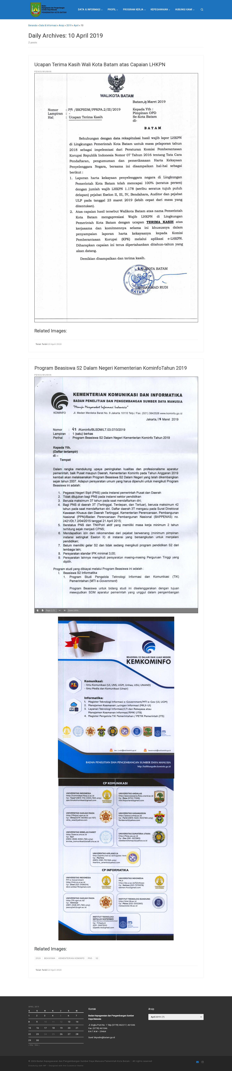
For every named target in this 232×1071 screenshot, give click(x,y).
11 (53, 1021)
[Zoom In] (64, 610)
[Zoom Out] (59, 610)
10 (45, 1021)
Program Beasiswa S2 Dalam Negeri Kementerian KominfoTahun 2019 (110, 368)
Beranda (32, 25)
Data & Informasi (48, 25)
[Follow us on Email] (197, 1062)
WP (44, 1066)
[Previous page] (37, 610)
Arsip (61, 25)
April (76, 25)
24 (45, 1034)
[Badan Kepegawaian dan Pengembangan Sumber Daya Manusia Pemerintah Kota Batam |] (48, 9)
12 (61, 1021)
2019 (68, 25)
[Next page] (42, 610)
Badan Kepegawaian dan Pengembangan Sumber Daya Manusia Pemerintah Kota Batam (83, 1061)
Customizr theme (75, 1066)
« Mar (30, 1045)
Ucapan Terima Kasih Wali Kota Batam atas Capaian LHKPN (99, 64)
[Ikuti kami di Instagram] (202, 1062)
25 (53, 1034)
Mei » (37, 1045)
